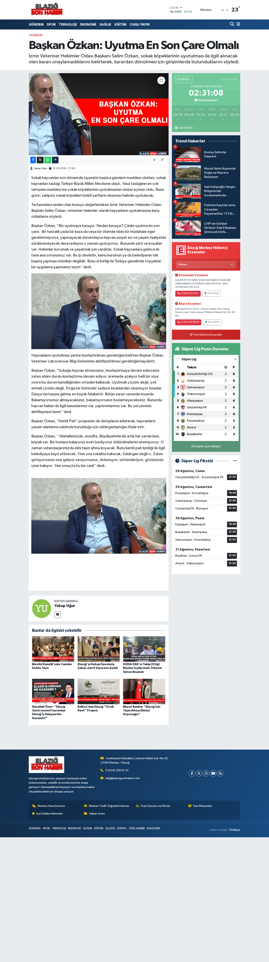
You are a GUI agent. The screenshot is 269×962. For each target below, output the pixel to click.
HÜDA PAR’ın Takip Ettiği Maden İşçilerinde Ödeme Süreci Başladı (142, 668)
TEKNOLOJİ (68, 24)
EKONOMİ (88, 24)
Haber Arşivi (97, 813)
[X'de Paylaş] (40, 160)
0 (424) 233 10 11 (190, 293)
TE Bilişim (234, 829)
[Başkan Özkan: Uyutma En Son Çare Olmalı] (99, 114)
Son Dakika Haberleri (49, 813)
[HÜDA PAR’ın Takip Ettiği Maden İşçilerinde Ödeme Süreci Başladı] (144, 649)
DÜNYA (121, 828)
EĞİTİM (120, 24)
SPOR (51, 24)
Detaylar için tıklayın (206, 446)
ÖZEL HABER (137, 828)
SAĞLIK (105, 24)
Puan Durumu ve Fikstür (155, 805)
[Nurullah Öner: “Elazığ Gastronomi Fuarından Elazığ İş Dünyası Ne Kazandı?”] (53, 691)
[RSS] (220, 773)
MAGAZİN (153, 828)
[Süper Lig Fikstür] (235, 461)
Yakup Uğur (40, 168)
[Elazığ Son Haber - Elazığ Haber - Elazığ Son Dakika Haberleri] (46, 10)
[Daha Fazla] (55, 160)
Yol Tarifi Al (213, 293)
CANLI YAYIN (140, 24)
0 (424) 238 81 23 (117, 770)
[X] (199, 773)
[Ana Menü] (237, 24)
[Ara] (232, 24)
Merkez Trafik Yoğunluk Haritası (109, 805)
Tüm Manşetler (202, 805)
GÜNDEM (36, 24)
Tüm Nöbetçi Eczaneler (207, 334)
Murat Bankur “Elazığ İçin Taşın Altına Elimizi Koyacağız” (141, 710)
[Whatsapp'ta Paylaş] (47, 160)
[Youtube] (213, 773)
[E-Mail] (57, 615)
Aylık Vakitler (185, 127)
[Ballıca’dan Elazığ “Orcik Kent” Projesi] (99, 691)
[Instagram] (206, 773)
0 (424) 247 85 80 (190, 322)
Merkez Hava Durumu (51, 805)
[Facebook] (192, 773)
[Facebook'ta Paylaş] (33, 160)
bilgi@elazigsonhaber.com (123, 778)
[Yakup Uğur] (41, 608)
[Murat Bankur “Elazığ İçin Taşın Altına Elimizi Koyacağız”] (144, 691)
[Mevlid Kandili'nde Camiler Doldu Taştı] (53, 649)
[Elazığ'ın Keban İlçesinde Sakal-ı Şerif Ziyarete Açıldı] (99, 649)
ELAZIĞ (110, 828)
